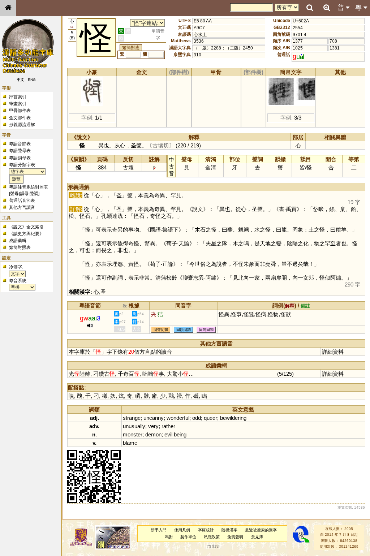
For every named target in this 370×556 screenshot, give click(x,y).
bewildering (233, 418)
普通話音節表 (22, 200)
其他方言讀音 (22, 207)
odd (196, 418)
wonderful (178, 418)
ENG (32, 80)
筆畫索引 (17, 103)
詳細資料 (333, 352)
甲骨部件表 (20, 110)
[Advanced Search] (327, 7)
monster (132, 434)
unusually (134, 426)
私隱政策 (212, 537)
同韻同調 (183, 330)
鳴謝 (169, 537)
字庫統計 (206, 530)
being (180, 434)
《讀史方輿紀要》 (26, 233)
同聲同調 (206, 330)
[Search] (310, 8)
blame (130, 443)
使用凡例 (182, 530)
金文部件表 (20, 117)
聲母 (14, 193)
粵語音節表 (20, 143)
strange (132, 418)
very (153, 426)
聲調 (34, 193)
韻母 (24, 193)
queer (210, 418)
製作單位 (188, 537)
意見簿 (257, 537)
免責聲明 (235, 537)
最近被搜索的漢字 (261, 530)
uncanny (153, 418)
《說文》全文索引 (26, 226)
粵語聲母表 (20, 150)
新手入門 (159, 530)
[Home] (8, 8)
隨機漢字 (229, 530)
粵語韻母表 (20, 157)
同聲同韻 (161, 330)
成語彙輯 (17, 240)
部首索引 (17, 96)
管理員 (213, 546)
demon (153, 434)
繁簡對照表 (20, 247)
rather (168, 426)
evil (168, 434)
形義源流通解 (22, 124)
